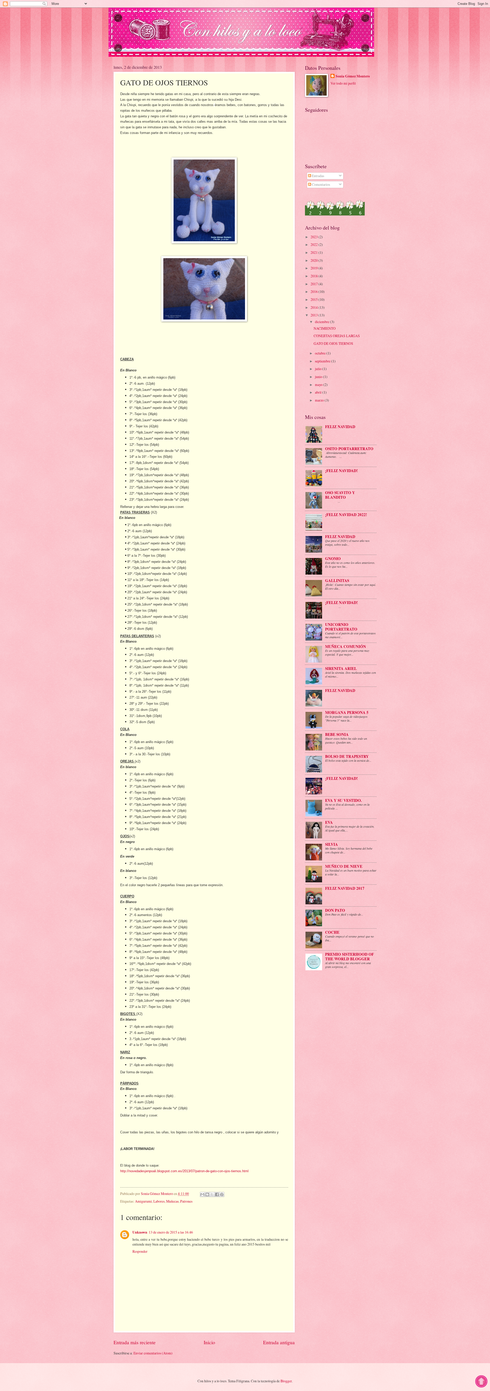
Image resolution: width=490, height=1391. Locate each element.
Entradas (317, 175)
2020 (314, 260)
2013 (314, 315)
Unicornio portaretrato (341, 627)
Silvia (331, 844)
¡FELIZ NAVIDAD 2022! (346, 514)
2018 (314, 275)
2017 (314, 283)
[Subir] (481, 1386)
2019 (314, 268)
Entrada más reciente (135, 1342)
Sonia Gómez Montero (353, 76)
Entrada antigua (279, 1342)
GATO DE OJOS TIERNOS (333, 343)
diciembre (322, 321)
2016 (314, 291)
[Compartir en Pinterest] (221, 1194)
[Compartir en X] (212, 1194)
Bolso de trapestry (347, 756)
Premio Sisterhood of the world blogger (349, 956)
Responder (140, 1251)
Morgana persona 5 (347, 712)
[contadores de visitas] (335, 214)
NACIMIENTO (325, 328)
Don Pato (335, 910)
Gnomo (333, 558)
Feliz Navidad (340, 536)
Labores (159, 1201)
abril (318, 392)
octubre (320, 353)
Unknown (139, 1232)
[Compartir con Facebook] (216, 1194)
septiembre (323, 361)
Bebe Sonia (337, 734)
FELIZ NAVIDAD (340, 426)
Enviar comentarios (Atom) (153, 1353)
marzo (320, 400)
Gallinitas (337, 580)
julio (318, 368)
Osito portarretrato (349, 448)
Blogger (286, 1380)
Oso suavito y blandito (340, 495)
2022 (314, 244)
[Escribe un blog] (207, 1194)
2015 (314, 299)
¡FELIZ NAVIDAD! (341, 470)
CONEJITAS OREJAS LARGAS (337, 335)
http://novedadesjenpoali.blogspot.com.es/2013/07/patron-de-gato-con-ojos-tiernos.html (184, 1171)
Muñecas (172, 1201)
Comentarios (320, 184)
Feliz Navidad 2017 (344, 888)
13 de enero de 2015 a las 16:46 (171, 1232)
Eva (329, 822)
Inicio (209, 1342)
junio (319, 376)
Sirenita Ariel (341, 668)
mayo (319, 384)
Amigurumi (143, 1201)
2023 (314, 236)
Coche (332, 932)
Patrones (186, 1201)
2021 (314, 252)
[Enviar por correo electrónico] (202, 1194)
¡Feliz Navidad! (341, 602)
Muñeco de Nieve (343, 866)
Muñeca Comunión (345, 646)
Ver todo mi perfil (343, 83)
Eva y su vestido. (343, 800)
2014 (314, 307)
